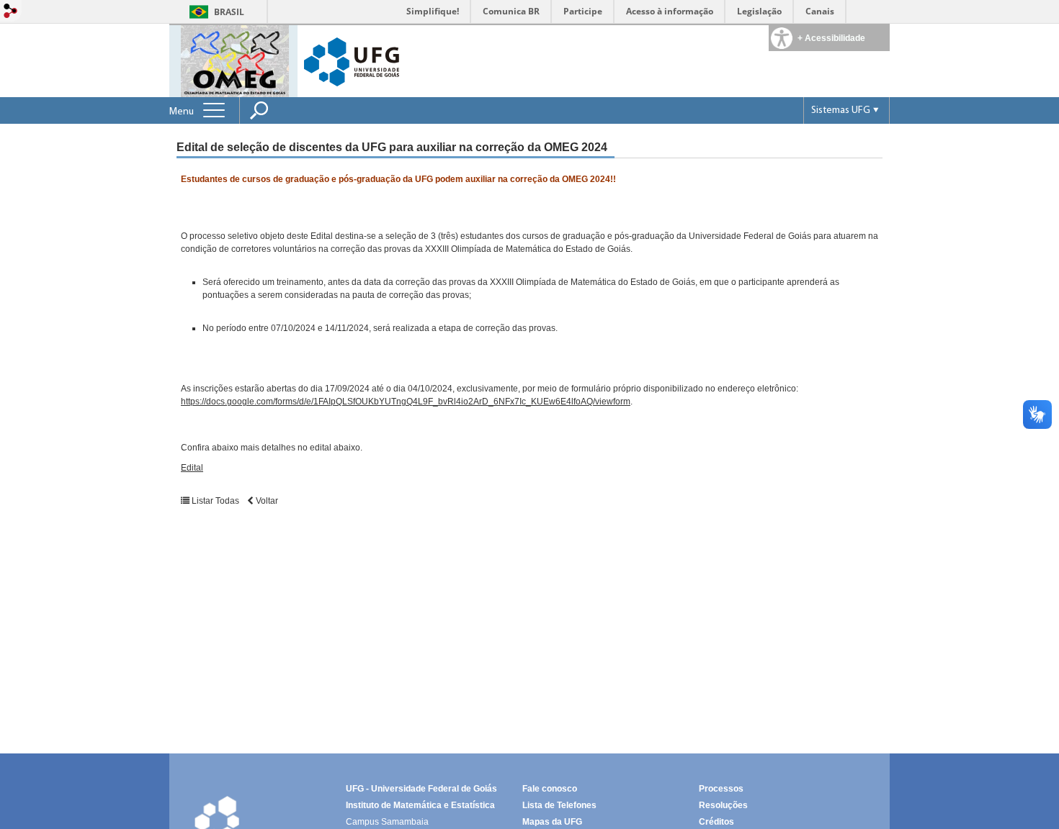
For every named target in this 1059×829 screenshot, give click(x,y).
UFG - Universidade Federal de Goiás (421, 789)
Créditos (716, 822)
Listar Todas (214, 501)
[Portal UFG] (351, 61)
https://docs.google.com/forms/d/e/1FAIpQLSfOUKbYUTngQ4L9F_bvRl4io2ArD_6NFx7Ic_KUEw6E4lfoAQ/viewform (405, 402)
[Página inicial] (235, 60)
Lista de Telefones (559, 805)
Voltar (266, 501)
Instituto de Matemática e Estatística (420, 805)
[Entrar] (11, 12)
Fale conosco (549, 789)
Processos (721, 789)
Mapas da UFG (552, 822)
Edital (192, 468)
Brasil (229, 12)
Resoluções (723, 805)
